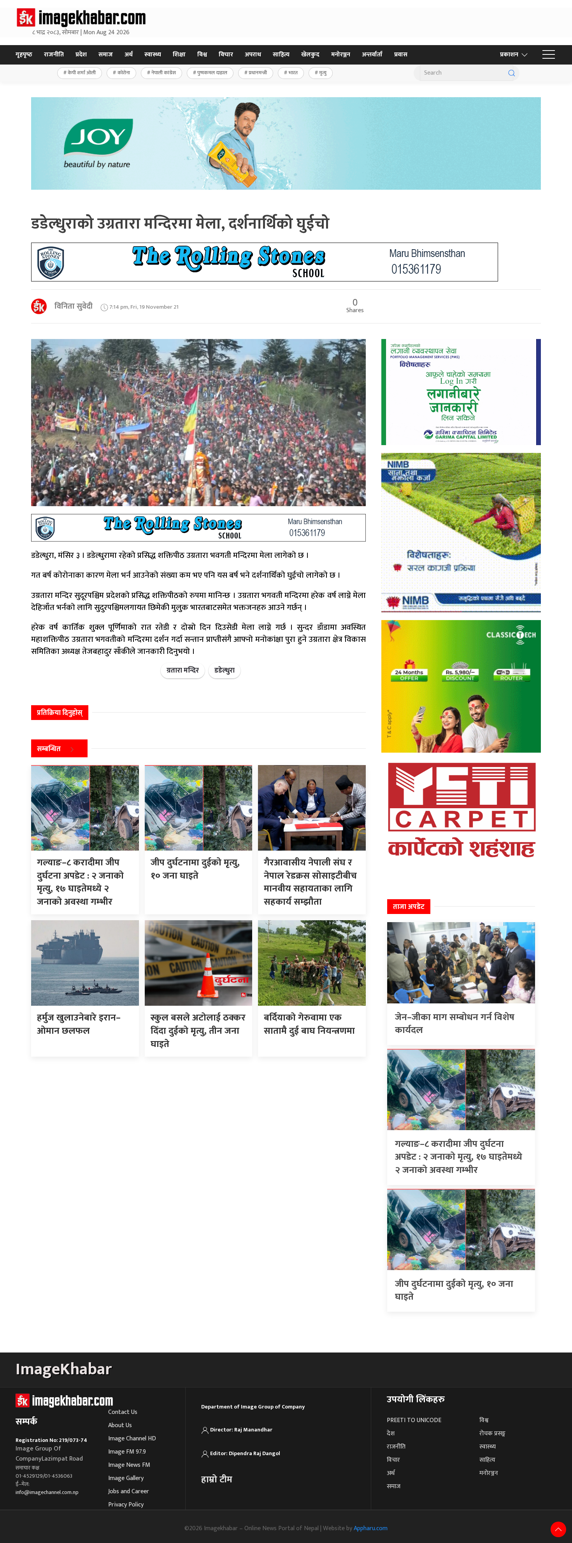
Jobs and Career (128, 1491)
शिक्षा (179, 54)
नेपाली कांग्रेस (163, 72)
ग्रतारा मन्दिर (183, 670)
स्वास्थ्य (152, 54)
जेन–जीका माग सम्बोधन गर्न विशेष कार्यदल (454, 1024)
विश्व (202, 54)
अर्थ (129, 54)
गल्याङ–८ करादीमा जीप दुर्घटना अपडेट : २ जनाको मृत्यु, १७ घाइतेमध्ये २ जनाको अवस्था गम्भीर (458, 1157)
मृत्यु (322, 72)
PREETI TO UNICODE (414, 1420)
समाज (105, 54)
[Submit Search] (511, 73)
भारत (293, 72)
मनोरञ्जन (340, 54)
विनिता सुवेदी (73, 306)
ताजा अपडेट (409, 907)
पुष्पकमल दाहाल (212, 72)
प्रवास (400, 54)
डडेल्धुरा (224, 670)
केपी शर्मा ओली (82, 72)
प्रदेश (81, 54)
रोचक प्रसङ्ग (492, 1433)
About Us (120, 1425)
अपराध (253, 54)
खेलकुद (310, 54)
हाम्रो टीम (216, 1479)
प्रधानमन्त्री (258, 72)
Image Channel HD (132, 1438)
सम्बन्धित (49, 749)
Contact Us (122, 1412)
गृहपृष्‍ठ (24, 54)
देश (391, 1433)
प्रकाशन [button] (509, 54)
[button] (548, 55)
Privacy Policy (126, 1504)
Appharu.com (371, 1528)
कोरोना (124, 72)
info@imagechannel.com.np (47, 1492)
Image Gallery (126, 1478)
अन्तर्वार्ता (372, 54)
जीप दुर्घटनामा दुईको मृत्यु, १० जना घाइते (454, 1290)
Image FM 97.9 (127, 1452)
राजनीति (54, 54)
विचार (226, 54)
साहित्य (281, 54)
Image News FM (129, 1465)
